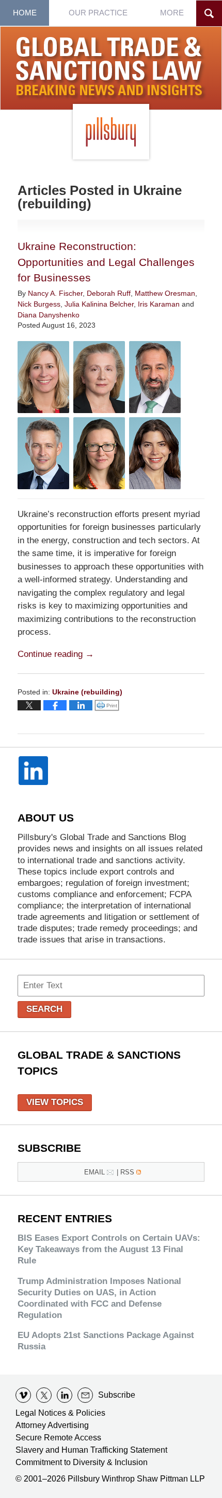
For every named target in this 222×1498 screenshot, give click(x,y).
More (172, 13)
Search (44, 1009)
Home (25, 13)
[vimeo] (23, 1395)
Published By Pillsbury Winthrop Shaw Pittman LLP (111, 131)
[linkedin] (64, 1395)
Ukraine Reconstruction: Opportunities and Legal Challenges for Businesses (106, 261)
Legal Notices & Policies (60, 1412)
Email (94, 1172)
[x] (44, 1395)
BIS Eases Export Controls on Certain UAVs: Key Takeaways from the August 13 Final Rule (109, 1249)
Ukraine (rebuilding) (87, 692)
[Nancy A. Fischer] (43, 377)
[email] (85, 1395)
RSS (127, 1172)
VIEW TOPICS (54, 1102)
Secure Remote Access (58, 1437)
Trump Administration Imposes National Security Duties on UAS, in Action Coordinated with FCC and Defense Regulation (99, 1298)
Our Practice (98, 13)
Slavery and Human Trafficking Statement (91, 1450)
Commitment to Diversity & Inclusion (81, 1462)
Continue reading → (56, 654)
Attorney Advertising (52, 1425)
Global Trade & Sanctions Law (111, 68)
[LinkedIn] (33, 770)
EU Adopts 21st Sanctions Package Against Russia (106, 1340)
